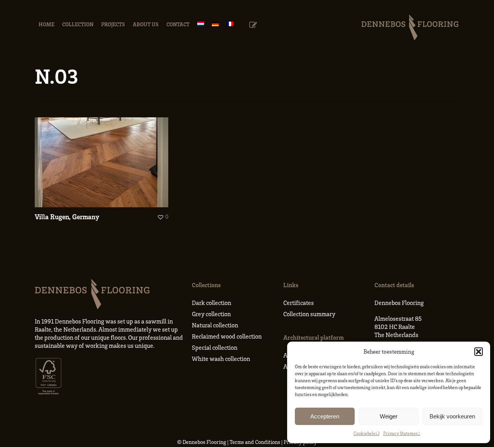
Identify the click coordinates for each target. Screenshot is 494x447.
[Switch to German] (215, 24)
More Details (103, 156)
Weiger (389, 416)
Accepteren (324, 416)
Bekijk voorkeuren (452, 416)
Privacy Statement (401, 433)
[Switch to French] (230, 24)
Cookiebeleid (366, 433)
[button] (478, 352)
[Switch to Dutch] (200, 24)
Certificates (298, 302)
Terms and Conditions (255, 442)
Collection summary (309, 314)
